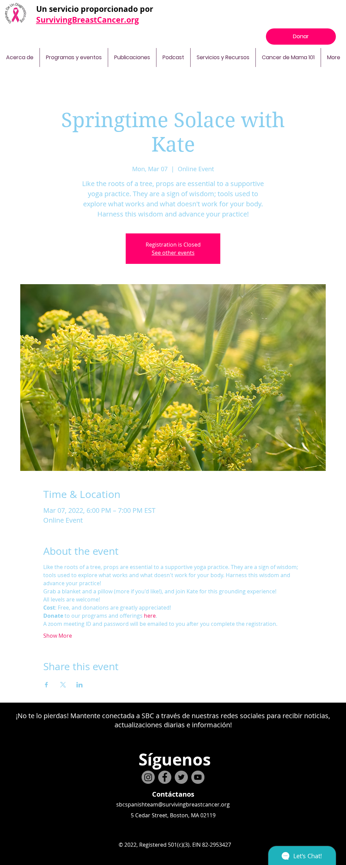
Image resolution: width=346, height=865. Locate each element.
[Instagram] (148, 777)
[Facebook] (164, 777)
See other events (173, 252)
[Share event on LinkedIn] (79, 684)
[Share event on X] (63, 684)
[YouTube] (197, 777)
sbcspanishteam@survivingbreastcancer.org (173, 804)
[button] (20, 57)
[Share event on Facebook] (46, 684)
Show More (57, 635)
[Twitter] (181, 777)
